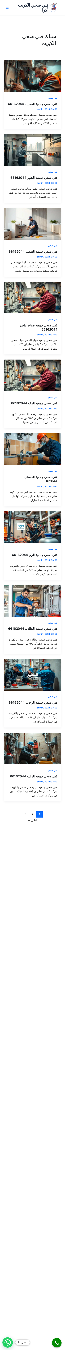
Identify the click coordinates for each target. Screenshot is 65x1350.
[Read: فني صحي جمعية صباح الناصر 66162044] (32, 297)
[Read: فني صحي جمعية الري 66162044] (32, 527)
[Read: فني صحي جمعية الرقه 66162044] (32, 375)
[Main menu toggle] (7, 7)
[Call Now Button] (57, 1342)
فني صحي (52, 98)
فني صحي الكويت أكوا (33, 7)
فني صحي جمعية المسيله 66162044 (32, 104)
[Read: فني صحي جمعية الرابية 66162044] (32, 748)
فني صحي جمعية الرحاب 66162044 (33, 702)
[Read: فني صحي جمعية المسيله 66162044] (32, 76)
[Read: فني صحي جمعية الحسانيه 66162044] (32, 449)
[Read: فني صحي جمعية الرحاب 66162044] (32, 674)
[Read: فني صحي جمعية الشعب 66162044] (32, 223)
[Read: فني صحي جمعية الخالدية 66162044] (32, 600)
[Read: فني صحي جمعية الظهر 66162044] (32, 149)
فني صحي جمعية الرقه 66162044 (34, 403)
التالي (32, 820)
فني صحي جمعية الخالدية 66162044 (32, 628)
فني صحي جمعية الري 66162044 (34, 555)
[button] (7, 1342)
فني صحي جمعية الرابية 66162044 (33, 776)
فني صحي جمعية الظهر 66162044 (33, 177)
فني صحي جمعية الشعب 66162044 (33, 251)
